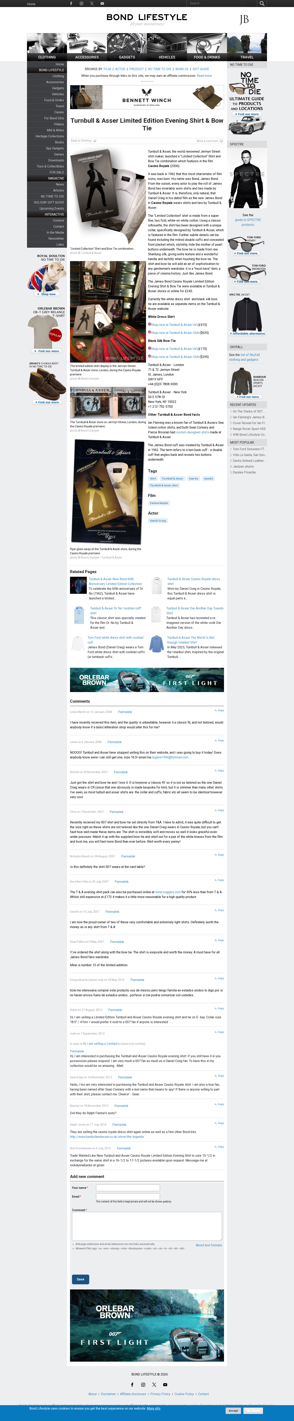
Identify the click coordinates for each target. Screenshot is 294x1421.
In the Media (55, 232)
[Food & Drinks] (207, 60)
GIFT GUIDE (201, 69)
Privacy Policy (160, 1394)
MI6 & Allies (55, 130)
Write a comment (207, 141)
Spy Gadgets (55, 148)
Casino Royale (159, 503)
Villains (59, 124)
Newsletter (56, 238)
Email (75, 1196)
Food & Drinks (54, 100)
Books (59, 142)
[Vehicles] (167, 60)
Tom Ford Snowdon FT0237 (252, 449)
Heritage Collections (49, 136)
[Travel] (247, 60)
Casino (59, 112)
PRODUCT (136, 69)
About (92, 1394)
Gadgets (58, 88)
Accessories (55, 82)
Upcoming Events (52, 208)
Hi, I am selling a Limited (100, 1044)
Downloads (56, 160)
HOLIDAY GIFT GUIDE (49, 202)
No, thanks (253, 1410)
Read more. (205, 76)
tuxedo (208, 478)
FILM (107, 69)
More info (153, 1408)
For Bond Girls (54, 118)
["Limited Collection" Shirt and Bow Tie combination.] (108, 244)
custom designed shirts (192, 432)
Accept (233, 1410)
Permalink (125, 712)
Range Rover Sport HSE (249, 429)
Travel (60, 106)
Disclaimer (108, 1394)
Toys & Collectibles (50, 166)
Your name (79, 1187)
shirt (153, 478)
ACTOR (120, 69)
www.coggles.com (168, 892)
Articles (58, 190)
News (60, 184)
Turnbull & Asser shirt (164, 485)
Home (31, 4)
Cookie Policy (184, 1394)
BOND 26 (181, 69)
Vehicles (58, 94)
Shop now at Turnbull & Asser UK (174, 325)
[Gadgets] (127, 60)
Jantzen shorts (243, 466)
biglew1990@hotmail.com (170, 757)
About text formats (209, 1245)
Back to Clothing (81, 140)
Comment (78, 1210)
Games (59, 154)
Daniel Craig (158, 520)
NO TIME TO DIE (52, 196)
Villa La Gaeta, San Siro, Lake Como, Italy (261, 455)
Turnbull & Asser (172, 478)
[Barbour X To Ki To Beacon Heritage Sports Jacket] (248, 399)
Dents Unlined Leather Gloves (253, 461)
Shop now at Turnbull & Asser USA (175, 333)
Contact (58, 226)
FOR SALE (57, 172)
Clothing (58, 76)
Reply (221, 710)
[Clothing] (47, 60)
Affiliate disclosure (133, 1394)
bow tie (193, 478)
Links (60, 244)
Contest (58, 220)
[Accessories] (87, 60)
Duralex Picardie (244, 472)
